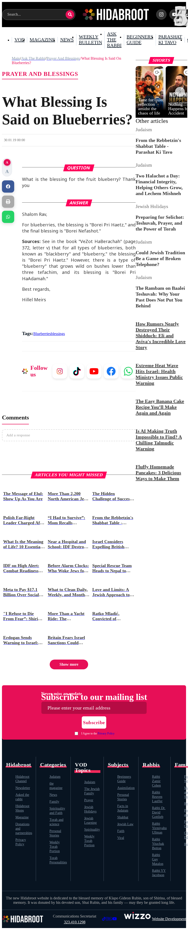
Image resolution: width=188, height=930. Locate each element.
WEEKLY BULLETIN (90, 39)
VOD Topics (83, 767)
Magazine (22, 817)
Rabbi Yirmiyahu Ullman (159, 828)
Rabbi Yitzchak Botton (158, 843)
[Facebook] (8, 186)
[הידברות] (116, 14)
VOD (19, 39)
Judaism (54, 777)
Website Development (169, 919)
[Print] (8, 202)
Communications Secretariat (74, 916)
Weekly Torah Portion (54, 846)
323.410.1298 (74, 922)
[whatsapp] (8, 217)
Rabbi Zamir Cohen (156, 781)
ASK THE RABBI (114, 39)
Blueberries (42, 334)
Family (54, 801)
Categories (53, 764)
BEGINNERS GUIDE (140, 39)
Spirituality (92, 829)
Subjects (118, 764)
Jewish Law (125, 824)
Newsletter (22, 788)
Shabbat (122, 817)
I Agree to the (98, 733)
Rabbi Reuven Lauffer (157, 796)
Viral (120, 838)
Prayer (88, 800)
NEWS (67, 39)
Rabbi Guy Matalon (157, 859)
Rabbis (151, 764)
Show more (68, 664)
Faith (120, 831)
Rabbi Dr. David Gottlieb (158, 812)
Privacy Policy (106, 733)
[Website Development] (137, 919)
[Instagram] (161, 14)
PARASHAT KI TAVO (170, 39)
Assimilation (126, 788)
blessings (58, 334)
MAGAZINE (42, 39)
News (53, 795)
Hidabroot (18, 764)
